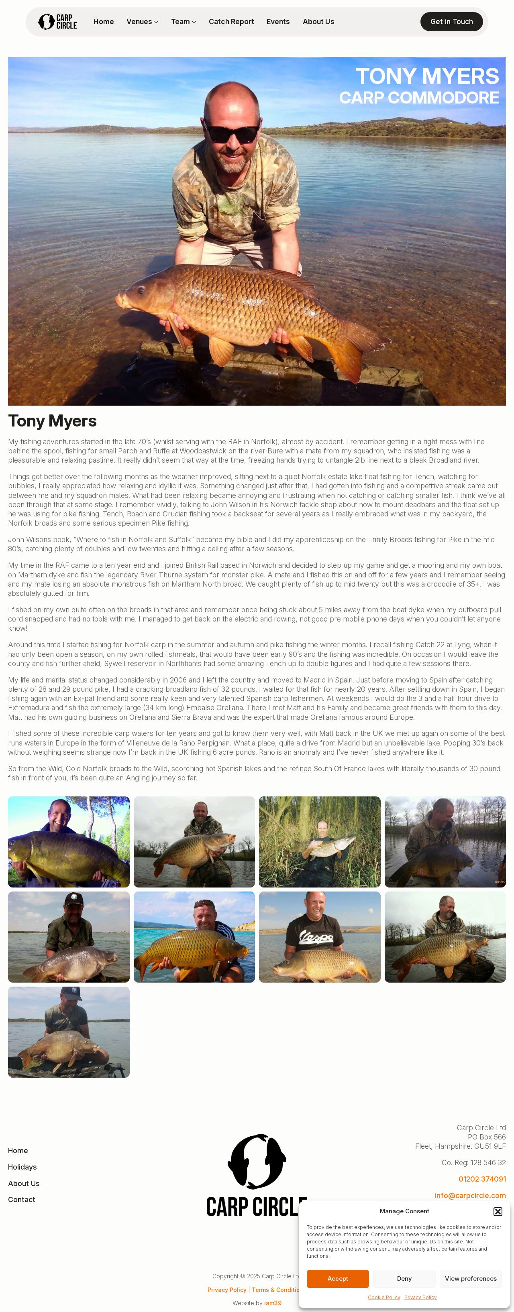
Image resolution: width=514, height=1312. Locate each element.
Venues (139, 21)
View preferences (471, 1278)
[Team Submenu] (193, 21)
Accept (338, 1278)
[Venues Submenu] (155, 21)
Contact (21, 1199)
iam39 (272, 1303)
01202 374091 (482, 1179)
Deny (404, 1278)
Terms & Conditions (279, 1289)
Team (180, 21)
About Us (319, 21)
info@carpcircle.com (470, 1195)
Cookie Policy (384, 1297)
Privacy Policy (420, 1297)
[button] (498, 1212)
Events (278, 21)
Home (104, 21)
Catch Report (231, 21)
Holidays (22, 1167)
